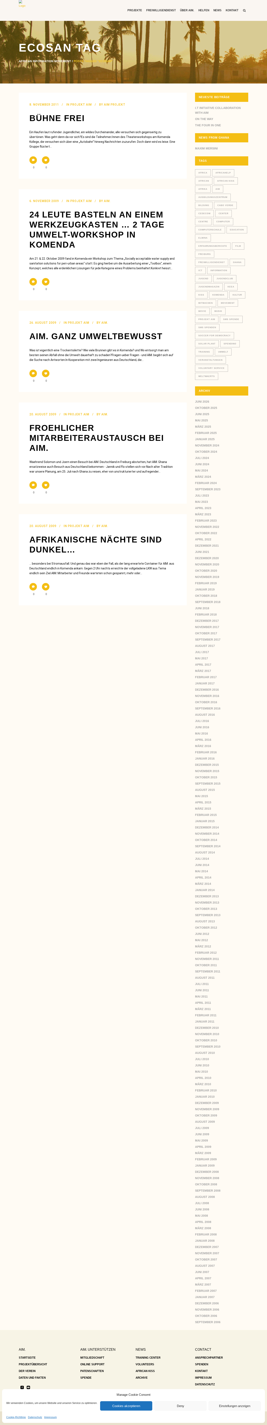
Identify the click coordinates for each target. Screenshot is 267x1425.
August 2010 (205, 1053)
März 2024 (203, 476)
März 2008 (203, 1228)
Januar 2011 (204, 1021)
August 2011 (205, 977)
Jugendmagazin (208, 287)
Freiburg (204, 254)
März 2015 (203, 808)
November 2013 (207, 902)
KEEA (231, 287)
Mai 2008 (201, 1215)
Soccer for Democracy (214, 335)
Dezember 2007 (207, 1247)
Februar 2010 (206, 1090)
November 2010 (207, 1034)
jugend (203, 278)
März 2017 (203, 671)
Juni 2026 (202, 401)
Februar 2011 (206, 1015)
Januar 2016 (205, 758)
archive (142, 1377)
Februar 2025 (206, 433)
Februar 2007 (206, 1290)
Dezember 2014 (207, 827)
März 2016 (203, 746)
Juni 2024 (202, 464)
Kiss (201, 295)
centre (203, 221)
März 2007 (203, 1284)
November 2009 (207, 1109)
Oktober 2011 (206, 965)
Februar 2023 (206, 520)
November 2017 (207, 627)
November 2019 (207, 577)
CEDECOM (204, 213)
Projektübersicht (33, 1364)
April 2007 (203, 1278)
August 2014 (205, 852)
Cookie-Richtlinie (16, 1417)
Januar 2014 (205, 890)
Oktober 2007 (206, 1259)
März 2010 (203, 1084)
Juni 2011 (202, 990)
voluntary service (211, 368)
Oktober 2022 (206, 533)
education (237, 230)
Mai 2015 (201, 796)
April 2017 (203, 664)
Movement (228, 303)
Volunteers (145, 1364)
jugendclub (225, 278)
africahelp (223, 173)
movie (202, 311)
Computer (223, 221)
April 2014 (203, 877)
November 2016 (207, 696)
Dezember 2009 (207, 1103)
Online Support (92, 1364)
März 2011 (203, 1009)
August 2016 (205, 714)
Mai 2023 (201, 501)
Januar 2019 (205, 589)
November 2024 (207, 445)
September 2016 (207, 708)
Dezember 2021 (207, 545)
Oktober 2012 (206, 927)
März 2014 (203, 883)
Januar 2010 (205, 1096)
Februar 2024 (206, 483)
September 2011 (207, 971)
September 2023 (207, 489)
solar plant (206, 344)
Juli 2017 (202, 652)
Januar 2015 (205, 821)
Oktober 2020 (206, 570)
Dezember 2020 (207, 558)
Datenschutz (35, 1417)
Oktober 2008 (206, 1184)
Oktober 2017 (206, 633)
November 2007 (207, 1253)
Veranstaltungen (210, 360)
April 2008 (203, 1222)
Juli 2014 (202, 858)
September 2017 (207, 639)
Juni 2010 (202, 1065)
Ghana (237, 262)
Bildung (203, 205)
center (223, 213)
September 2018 (207, 602)
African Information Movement (45, 61)
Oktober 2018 (206, 595)
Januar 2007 (205, 1297)
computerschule (210, 230)
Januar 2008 (205, 1240)
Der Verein (27, 1371)
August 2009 (205, 1121)
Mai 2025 (201, 420)
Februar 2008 (206, 1234)
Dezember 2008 (207, 1171)
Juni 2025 (202, 414)
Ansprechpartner (209, 1357)
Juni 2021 (202, 552)
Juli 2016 (202, 721)
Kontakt (201, 1371)
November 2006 (207, 1309)
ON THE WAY (204, 119)
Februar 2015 (206, 815)
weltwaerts (206, 376)
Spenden (201, 1364)
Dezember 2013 (207, 896)
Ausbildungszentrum (212, 197)
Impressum (50, 1417)
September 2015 (207, 783)
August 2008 (205, 1197)
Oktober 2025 (206, 408)
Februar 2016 (206, 752)
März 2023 (203, 514)
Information (218, 270)
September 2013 (207, 915)
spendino (230, 344)
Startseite (27, 1357)
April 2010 (203, 1078)
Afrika (202, 189)
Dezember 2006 (207, 1303)
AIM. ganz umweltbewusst (95, 336)
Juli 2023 (202, 495)
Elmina (203, 238)
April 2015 (203, 802)
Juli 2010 (202, 1059)
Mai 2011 (201, 996)
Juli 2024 (202, 458)
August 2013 (205, 921)
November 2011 (207, 959)
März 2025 (203, 426)
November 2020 (207, 564)
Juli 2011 (202, 984)
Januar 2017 (205, 683)
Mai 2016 (201, 733)
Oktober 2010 (206, 1040)
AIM (217, 189)
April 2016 (203, 739)
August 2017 (205, 645)
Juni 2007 (202, 1272)
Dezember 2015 (207, 764)
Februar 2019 (206, 583)
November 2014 (207, 833)
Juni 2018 (202, 608)
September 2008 (207, 1190)
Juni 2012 (202, 934)
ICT (200, 270)
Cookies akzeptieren (126, 1406)
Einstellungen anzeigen (234, 1406)
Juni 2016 (202, 727)
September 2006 (207, 1322)
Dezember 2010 (207, 1027)
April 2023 (203, 508)
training (204, 352)
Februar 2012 (206, 952)
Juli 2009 (202, 1128)
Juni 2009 (202, 1134)
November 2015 (207, 771)
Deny (180, 1406)
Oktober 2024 (206, 451)
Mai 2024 (201, 470)
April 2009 (203, 1146)
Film (238, 246)
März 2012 (203, 946)
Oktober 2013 (206, 908)
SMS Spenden (207, 327)
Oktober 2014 (206, 840)
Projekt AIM (81, 104)
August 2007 (205, 1265)
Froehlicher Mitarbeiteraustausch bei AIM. (96, 438)
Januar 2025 (205, 439)
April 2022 (203, 539)
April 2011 (203, 1002)
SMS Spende (231, 319)
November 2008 (207, 1178)
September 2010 (207, 1046)
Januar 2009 (205, 1165)
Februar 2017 (206, 677)
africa (202, 173)
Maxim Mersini (206, 148)
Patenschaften (92, 1371)
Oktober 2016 (206, 702)
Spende (86, 1377)
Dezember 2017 (207, 620)
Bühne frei (57, 118)
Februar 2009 (206, 1159)
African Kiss (225, 181)
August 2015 (205, 790)
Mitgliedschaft (92, 1357)
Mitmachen (205, 303)
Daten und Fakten (32, 1377)
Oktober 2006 (206, 1316)
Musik (218, 311)
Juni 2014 (202, 865)
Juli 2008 (202, 1203)
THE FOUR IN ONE (208, 125)
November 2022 (207, 527)
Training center (148, 1357)
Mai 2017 (201, 658)
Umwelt (223, 352)
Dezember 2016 (207, 689)
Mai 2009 (201, 1140)
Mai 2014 (201, 871)
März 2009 (203, 1153)
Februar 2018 (206, 614)
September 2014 (207, 846)
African (203, 181)
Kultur (237, 295)
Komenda (218, 295)
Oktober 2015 (206, 777)
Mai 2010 (201, 1071)
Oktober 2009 (206, 1115)
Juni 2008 (202, 1209)
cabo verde (225, 205)
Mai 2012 (201, 940)
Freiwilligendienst (211, 262)
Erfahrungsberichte (212, 246)
